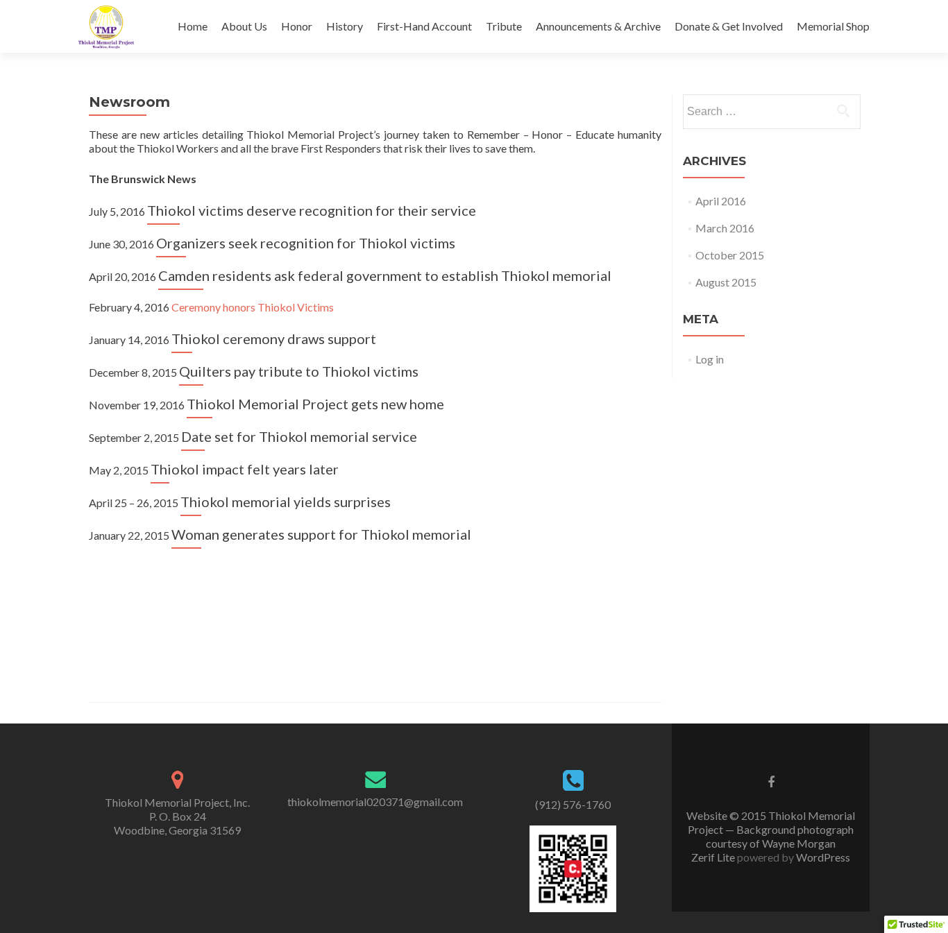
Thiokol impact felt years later (245, 469)
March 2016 (724, 227)
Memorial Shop (833, 26)
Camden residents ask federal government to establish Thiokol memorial (384, 275)
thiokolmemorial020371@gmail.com (375, 801)
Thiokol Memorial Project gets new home (315, 403)
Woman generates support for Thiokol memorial (321, 534)
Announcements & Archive (598, 26)
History (344, 26)
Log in (709, 359)
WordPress (822, 857)
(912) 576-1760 (573, 804)
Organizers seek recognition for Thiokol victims (305, 242)
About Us (244, 26)
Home (193, 26)
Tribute (504, 26)
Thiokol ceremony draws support (273, 338)
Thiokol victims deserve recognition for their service (311, 210)
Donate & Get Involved (729, 26)
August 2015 (725, 282)
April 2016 (720, 200)
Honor (296, 26)
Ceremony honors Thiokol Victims (252, 307)
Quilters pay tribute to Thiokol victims (298, 371)
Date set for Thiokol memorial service (299, 436)
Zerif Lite (714, 857)
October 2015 (729, 255)
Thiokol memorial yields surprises (285, 501)
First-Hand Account (424, 26)
